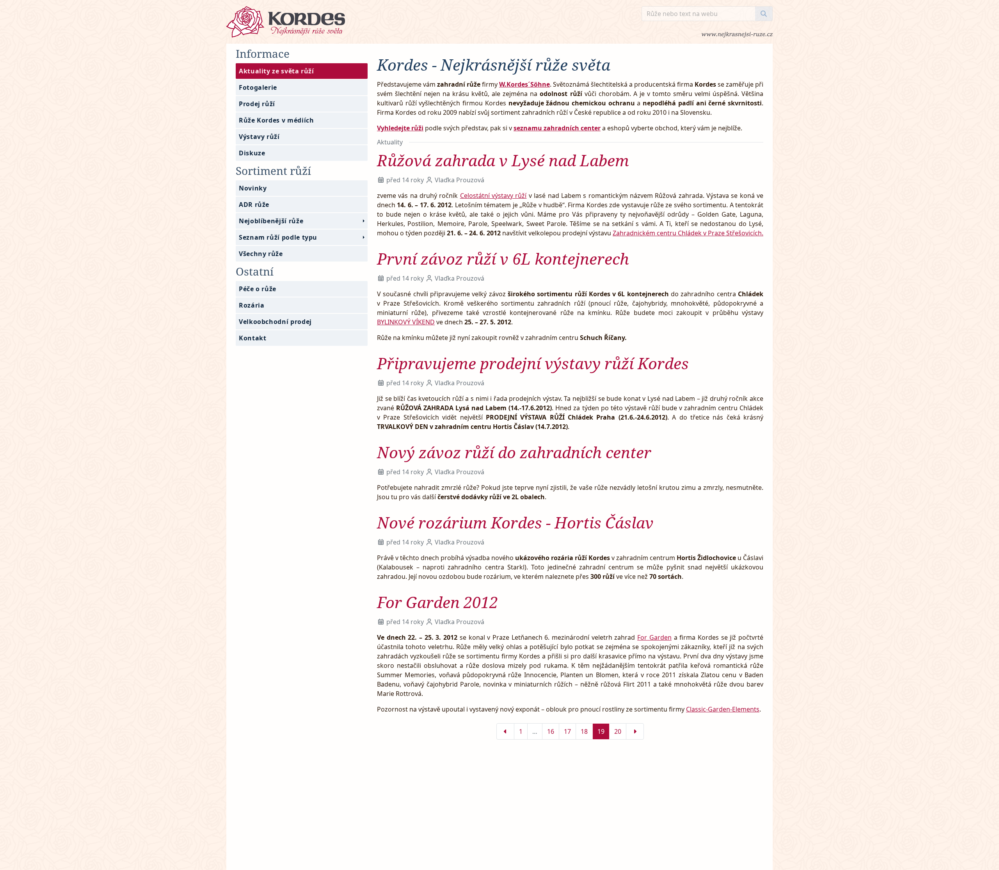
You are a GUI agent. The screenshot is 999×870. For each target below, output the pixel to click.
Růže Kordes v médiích (276, 120)
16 (550, 731)
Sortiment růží (273, 170)
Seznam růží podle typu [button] (278, 237)
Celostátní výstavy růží (493, 195)
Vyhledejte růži (400, 128)
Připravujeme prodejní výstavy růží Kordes (533, 363)
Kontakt (252, 338)
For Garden (654, 637)
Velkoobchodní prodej (275, 321)
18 (584, 731)
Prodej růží (257, 104)
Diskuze (252, 153)
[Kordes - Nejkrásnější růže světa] (434, 21)
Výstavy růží (259, 136)
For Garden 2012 (437, 602)
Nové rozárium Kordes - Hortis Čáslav (515, 522)
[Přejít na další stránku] (635, 731)
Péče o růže (257, 289)
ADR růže (254, 204)
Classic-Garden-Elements (722, 709)
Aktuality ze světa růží (276, 71)
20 (617, 731)
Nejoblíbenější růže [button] (271, 221)
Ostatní (255, 271)
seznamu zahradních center (557, 128)
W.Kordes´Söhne (524, 84)
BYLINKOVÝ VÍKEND (406, 322)
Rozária (251, 305)
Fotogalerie (258, 87)
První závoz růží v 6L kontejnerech (503, 258)
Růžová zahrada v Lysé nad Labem (503, 160)
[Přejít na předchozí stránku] (505, 731)
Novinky (253, 188)
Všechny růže (261, 253)
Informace (263, 53)
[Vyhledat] (764, 13)
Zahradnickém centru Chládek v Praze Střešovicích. (688, 233)
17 (567, 731)
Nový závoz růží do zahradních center (514, 452)
